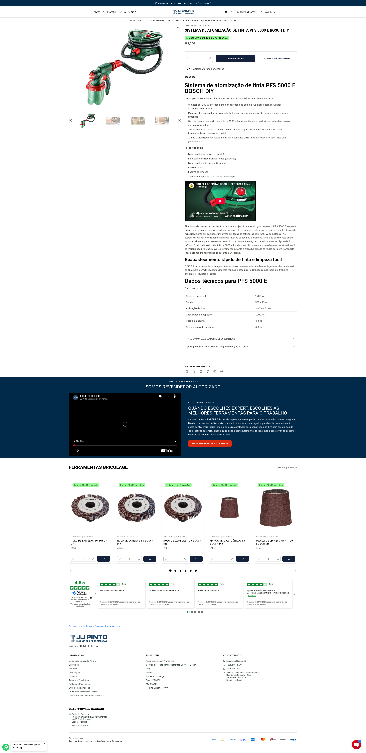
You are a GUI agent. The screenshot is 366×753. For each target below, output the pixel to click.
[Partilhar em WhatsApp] (201, 371)
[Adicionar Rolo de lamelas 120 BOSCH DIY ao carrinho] (196, 559)
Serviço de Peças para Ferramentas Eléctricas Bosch (171, 665)
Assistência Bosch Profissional (160, 661)
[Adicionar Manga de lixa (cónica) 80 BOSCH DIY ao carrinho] (242, 559)
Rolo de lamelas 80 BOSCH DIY (89, 542)
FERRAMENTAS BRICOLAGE (166, 21)
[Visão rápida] (106, 507)
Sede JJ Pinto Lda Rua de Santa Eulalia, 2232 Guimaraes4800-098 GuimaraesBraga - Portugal (89, 718)
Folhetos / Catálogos (156, 676)
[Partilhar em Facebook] (187, 371)
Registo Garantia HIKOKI (157, 688)
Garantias (73, 676)
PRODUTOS (144, 21)
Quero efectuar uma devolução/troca (86, 695)
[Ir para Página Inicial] (183, 12)
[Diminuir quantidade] (187, 58)
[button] (170, 571)
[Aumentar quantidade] (210, 58)
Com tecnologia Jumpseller (109, 741)
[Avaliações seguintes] (295, 594)
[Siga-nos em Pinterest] (136, 12)
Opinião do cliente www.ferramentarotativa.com (95, 626)
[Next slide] (179, 121)
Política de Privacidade (80, 684)
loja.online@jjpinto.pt (236, 661)
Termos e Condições (79, 680)
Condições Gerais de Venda (82, 661)
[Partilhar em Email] (214, 371)
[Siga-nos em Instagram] (121, 12)
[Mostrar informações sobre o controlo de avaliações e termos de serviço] (91, 598)
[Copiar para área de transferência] (221, 371)
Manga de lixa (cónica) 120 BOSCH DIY (274, 542)
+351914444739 (234, 665)
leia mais (252, 595)
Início (132, 21)
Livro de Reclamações (79, 688)
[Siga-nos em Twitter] (129, 12)
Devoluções (74, 672)
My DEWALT (152, 684)
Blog (148, 668)
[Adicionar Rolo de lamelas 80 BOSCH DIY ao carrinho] (103, 559)
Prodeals (150, 672)
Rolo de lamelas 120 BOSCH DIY (182, 542)
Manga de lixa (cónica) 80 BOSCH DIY (227, 542)
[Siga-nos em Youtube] (132, 12)
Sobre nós (74, 665)
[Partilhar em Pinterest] (207, 371)
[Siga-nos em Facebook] (125, 12)
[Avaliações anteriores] (96, 594)
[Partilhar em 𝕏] (194, 371)
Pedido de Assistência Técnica (83, 691)
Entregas (73, 668)
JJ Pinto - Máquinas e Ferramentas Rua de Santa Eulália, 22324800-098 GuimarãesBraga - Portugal (242, 676)
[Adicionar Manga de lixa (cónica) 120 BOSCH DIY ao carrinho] (288, 559)
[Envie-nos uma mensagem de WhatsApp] (5, 747)
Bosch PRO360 (153, 680)
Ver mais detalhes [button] (80, 725)
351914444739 (233, 668)
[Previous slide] (71, 121)
